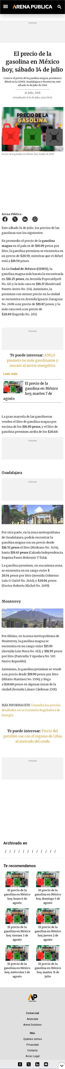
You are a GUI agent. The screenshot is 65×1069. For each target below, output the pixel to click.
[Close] (53, 509)
